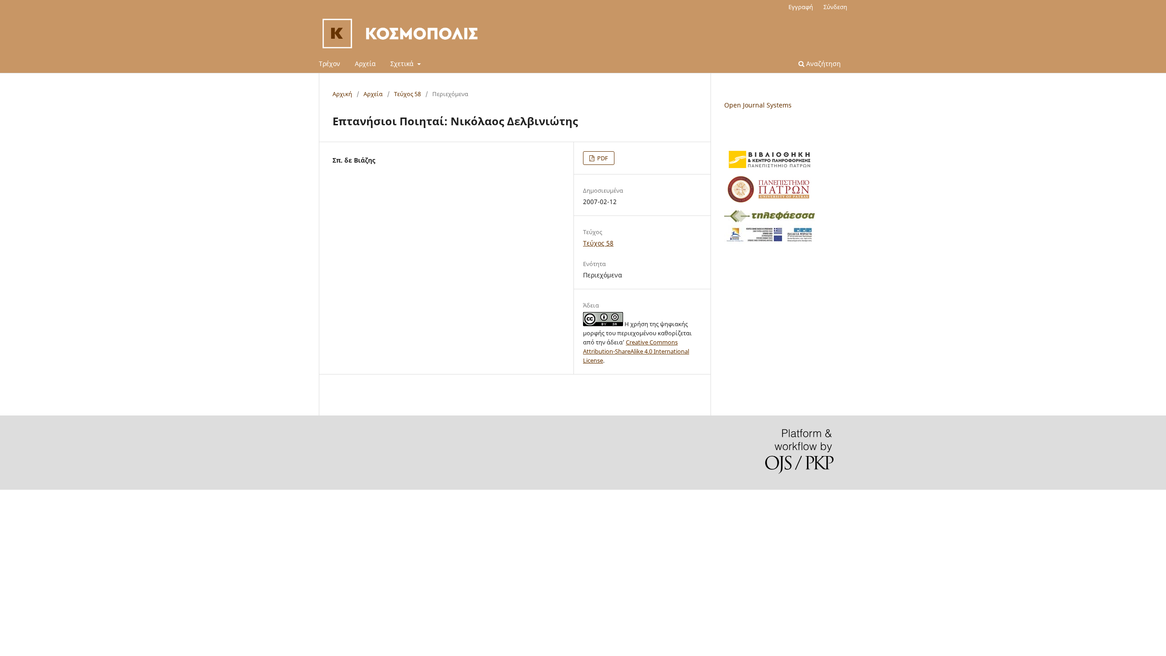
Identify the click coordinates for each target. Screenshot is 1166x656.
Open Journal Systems (758, 105)
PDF (602, 158)
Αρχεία (365, 63)
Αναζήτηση (822, 63)
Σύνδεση (835, 7)
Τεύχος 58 (407, 94)
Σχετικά (402, 63)
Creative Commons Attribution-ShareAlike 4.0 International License (636, 351)
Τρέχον (329, 63)
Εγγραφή (800, 7)
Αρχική (342, 94)
